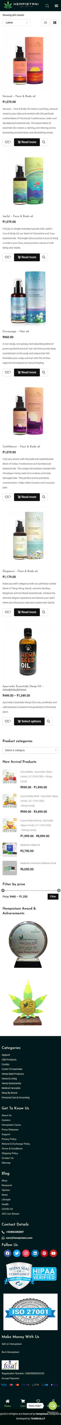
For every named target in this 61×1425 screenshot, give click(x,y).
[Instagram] (26, 1253)
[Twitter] (17, 1253)
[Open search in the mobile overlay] (47, 5)
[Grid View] (45, 22)
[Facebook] (7, 1253)
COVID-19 (7, 1209)
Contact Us (8, 1158)
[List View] (54, 22)
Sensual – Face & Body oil (19, 96)
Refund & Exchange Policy (16, 1143)
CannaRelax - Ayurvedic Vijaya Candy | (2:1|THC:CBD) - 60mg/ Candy (36, 776)
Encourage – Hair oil (16, 331)
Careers (6, 1120)
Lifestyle (6, 1199)
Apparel (6, 1055)
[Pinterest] (44, 1253)
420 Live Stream (10, 1213)
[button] (56, 5)
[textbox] (30, 750)
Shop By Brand (10, 1092)
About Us (7, 1115)
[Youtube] (53, 1253)
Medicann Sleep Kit (30, 845)
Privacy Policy (9, 1139)
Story (4, 1180)
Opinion (6, 1190)
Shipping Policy (10, 1153)
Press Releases (10, 1129)
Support (6, 1134)
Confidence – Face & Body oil (21, 446)
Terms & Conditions (12, 1148)
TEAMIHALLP (37, 1418)
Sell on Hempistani (12, 1344)
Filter (53, 896)
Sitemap (6, 1162)
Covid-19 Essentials (14, 1069)
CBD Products (9, 1059)
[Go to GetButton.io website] (52, 1412)
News (5, 1194)
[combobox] (30, 750)
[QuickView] (44, 142)
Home (7, 1406)
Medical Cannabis (11, 1088)
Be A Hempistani (10, 1352)
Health (5, 1204)
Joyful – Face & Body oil (18, 216)
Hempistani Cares (11, 1124)
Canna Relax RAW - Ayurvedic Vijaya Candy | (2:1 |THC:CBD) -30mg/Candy (39, 801)
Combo (6, 1064)
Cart (23, 1406)
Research (7, 1185)
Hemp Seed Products (13, 1073)
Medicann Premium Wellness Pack (38, 863)
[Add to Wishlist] (8, 142)
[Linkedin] (35, 1253)
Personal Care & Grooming (15, 1097)
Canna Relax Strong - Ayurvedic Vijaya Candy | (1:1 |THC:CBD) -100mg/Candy (36, 825)
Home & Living (9, 1078)
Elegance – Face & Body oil (20, 571)
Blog (5, 1174)
